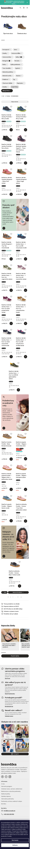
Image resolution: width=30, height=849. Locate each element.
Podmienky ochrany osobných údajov (11, 801)
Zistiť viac (7, 678)
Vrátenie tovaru (9, 716)
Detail (11, 129)
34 (3, 96)
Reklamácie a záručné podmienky (11, 791)
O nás (3, 784)
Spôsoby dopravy (6, 796)
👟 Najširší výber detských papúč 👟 (18, 3)
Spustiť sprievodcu (10, 693)
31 (5, 126)
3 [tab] (12, 652)
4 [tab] (17, 652)
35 (18, 126)
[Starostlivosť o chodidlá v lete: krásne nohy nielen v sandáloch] (10, 635)
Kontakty (3, 804)
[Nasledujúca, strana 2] (21, 597)
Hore (5, 592)
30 (4, 126)
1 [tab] (3, 652)
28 (11, 125)
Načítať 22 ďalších (17, 592)
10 (17, 597)
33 (8, 126)
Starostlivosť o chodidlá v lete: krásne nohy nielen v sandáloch (9, 645)
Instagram (16, 754)
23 (2, 125)
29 (2, 126)
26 (7, 125)
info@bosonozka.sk (9, 810)
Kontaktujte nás (9, 706)
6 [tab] (26, 652)
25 (6, 125)
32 (7, 126)
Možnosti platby (5, 794)
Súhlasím (15, 845)
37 (5, 256)
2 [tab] (8, 652)
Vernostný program (6, 786)
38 (7, 256)
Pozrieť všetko (15, 656)
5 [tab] (22, 652)
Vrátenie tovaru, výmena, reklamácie (11, 789)
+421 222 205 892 (9, 814)
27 (9, 125)
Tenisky (8, 96)
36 (7, 454)
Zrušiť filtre (14, 87)
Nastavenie (15, 840)
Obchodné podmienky (7, 799)
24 (4, 125)
